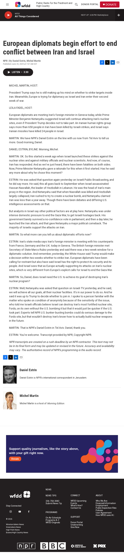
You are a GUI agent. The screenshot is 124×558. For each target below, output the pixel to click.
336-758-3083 (52, 501)
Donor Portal (89, 4)
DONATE (111, 4)
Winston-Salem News (15, 524)
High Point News (13, 530)
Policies (99, 510)
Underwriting (77, 525)
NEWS (48, 489)
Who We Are (101, 501)
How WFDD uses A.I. (105, 515)
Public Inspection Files (106, 508)
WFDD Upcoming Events (78, 502)
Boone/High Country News (17, 533)
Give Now (75, 527)
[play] (8, 15)
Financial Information (106, 503)
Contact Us (76, 508)
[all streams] (119, 15)
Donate (15, 459)
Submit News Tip (54, 503)
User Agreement (104, 513)
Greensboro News (13, 527)
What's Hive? (77, 505)
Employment (102, 505)
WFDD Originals (53, 522)
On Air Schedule (53, 518)
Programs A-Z (52, 520)
